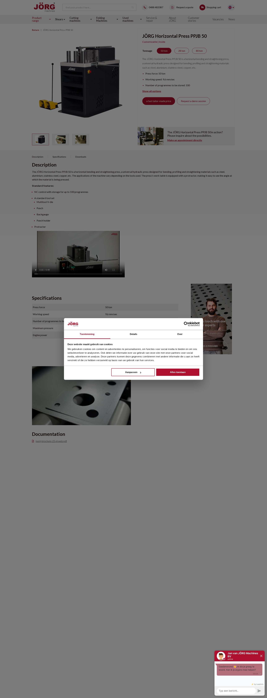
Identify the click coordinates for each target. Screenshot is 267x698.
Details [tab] (133, 334)
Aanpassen (131, 372)
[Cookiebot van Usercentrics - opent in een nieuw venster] (186, 324)
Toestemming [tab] (87, 334)
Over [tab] (179, 334)
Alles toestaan (177, 372)
